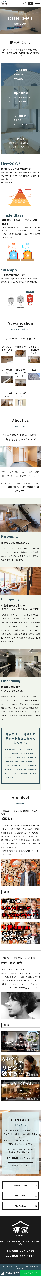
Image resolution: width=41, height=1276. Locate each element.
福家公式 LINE (20, 1195)
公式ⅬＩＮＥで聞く (31, 1273)
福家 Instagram (20, 1185)
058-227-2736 (23, 1158)
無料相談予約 (12, 1273)
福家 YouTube (20, 1206)
